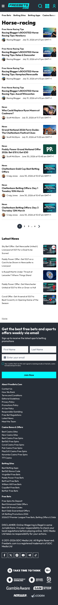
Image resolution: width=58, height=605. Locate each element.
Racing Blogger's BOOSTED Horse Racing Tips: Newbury (20, 34)
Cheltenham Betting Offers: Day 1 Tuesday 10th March (20, 190)
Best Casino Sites (10, 431)
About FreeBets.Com (12, 384)
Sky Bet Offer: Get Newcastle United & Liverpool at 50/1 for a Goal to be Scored (20, 250)
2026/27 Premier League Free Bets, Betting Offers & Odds (29, 517)
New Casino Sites (10, 435)
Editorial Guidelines (11, 398)
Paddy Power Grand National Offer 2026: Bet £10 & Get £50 (21, 151)
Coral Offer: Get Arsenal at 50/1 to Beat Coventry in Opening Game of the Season (20, 300)
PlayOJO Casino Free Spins (14, 451)
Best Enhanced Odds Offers (15, 504)
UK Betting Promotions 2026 (15, 514)
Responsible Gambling (12, 411)
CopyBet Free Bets (10, 487)
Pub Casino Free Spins (12, 448)
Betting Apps (34, 15)
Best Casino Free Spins (12, 438)
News (4, 107)
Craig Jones (12, 176)
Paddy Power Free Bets (13, 477)
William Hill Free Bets (11, 484)
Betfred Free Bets (10, 481)
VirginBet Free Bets (11, 474)
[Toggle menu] (3, 6)
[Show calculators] (47, 6)
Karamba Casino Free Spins (15, 454)
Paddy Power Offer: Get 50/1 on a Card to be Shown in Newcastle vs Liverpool (17, 262)
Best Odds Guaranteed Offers (16, 510)
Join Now (29, 374)
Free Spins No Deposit (12, 501)
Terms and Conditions (12, 395)
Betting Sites (19, 15)
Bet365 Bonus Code (11, 471)
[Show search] (40, 6)
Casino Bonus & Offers (12, 427)
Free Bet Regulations (11, 415)
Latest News (7, 418)
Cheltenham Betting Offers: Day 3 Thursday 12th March (20, 209)
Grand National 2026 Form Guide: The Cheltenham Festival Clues (20, 131)
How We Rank (8, 392)
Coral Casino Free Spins (13, 444)
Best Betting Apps (10, 468)
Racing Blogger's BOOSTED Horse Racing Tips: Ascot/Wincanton (20, 92)
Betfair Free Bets (10, 490)
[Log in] (54, 6)
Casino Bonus (49, 15)
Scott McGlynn (13, 117)
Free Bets (6, 15)
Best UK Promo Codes (12, 507)
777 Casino (7, 457)
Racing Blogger (14, 39)
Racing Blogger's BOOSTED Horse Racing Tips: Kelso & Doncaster (20, 54)
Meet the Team (9, 421)
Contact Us (7, 388)
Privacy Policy (8, 402)
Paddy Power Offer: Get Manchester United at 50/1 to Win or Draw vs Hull (19, 286)
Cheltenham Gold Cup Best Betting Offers (20, 170)
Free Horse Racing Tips (13, 29)
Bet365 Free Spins (10, 441)
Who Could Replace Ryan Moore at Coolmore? (21, 112)
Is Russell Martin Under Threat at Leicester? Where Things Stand (17, 273)
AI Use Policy (8, 408)
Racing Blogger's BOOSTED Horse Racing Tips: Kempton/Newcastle (20, 73)
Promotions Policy (10, 405)
